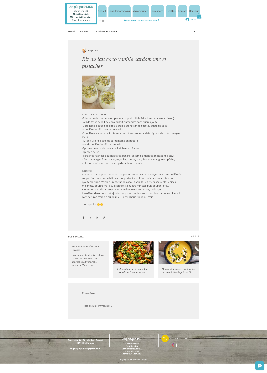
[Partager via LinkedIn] (97, 217)
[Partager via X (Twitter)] (90, 217)
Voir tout (195, 236)
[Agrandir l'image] (98, 92)
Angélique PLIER (81, 6)
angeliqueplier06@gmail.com (85, 348)
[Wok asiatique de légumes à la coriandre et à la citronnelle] (133, 252)
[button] (199, 16)
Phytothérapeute (81, 20)
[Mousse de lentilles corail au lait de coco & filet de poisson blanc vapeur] (179, 252)
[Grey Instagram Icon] (103, 21)
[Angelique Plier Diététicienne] (176, 345)
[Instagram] (172, 345)
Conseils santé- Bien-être (105, 31)
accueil (71, 31)
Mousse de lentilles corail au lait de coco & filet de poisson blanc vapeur (178, 270)
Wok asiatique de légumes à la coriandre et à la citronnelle (132, 270)
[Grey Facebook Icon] (100, 21)
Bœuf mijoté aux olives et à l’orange (85, 248)
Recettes (84, 31)
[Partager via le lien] (103, 217)
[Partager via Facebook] (83, 217)
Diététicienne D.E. (81, 10)
